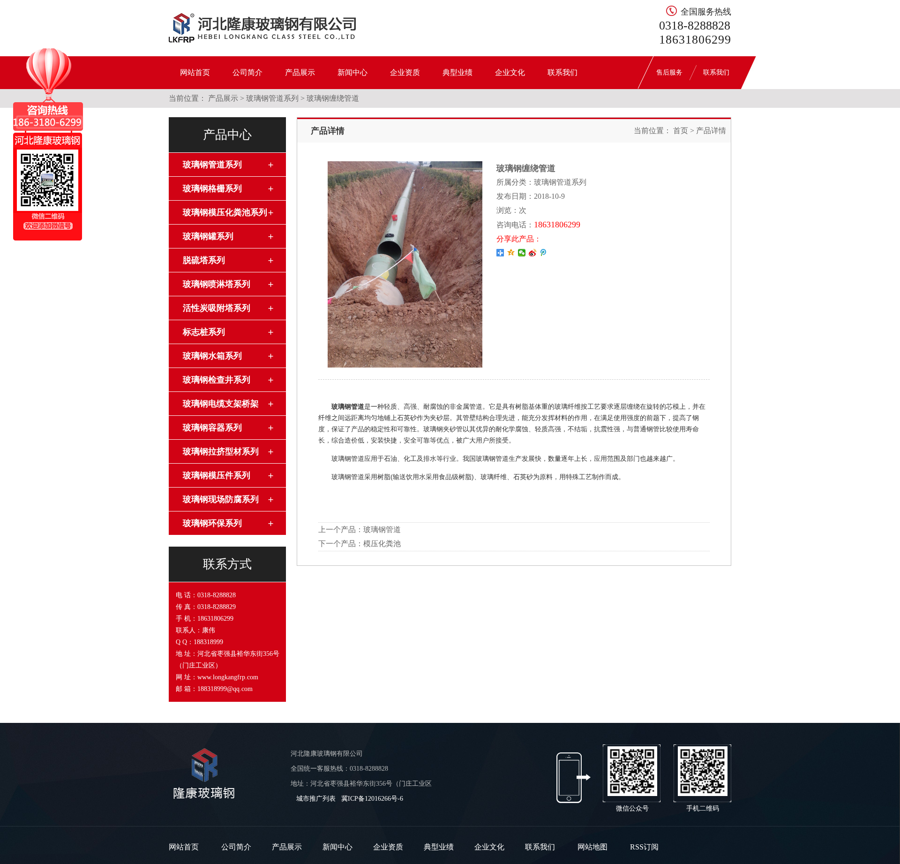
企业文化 (510, 72)
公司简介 (247, 72)
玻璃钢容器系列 (212, 427)
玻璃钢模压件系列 (216, 475)
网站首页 (195, 72)
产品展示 (300, 72)
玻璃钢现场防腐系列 (221, 499)
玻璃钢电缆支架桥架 (221, 403)
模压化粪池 (382, 544)
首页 (680, 131)
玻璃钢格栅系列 (212, 188)
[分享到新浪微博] (533, 252)
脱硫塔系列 (204, 260)
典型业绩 (457, 72)
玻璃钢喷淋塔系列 (216, 284)
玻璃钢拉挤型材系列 (221, 451)
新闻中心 (353, 72)
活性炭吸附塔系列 (216, 308)
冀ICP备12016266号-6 (372, 798)
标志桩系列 (204, 332)
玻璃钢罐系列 (208, 236)
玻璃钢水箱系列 (212, 356)
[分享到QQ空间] (511, 252)
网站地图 (593, 847)
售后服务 (669, 72)
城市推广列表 (316, 798)
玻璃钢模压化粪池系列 (225, 212)
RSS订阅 (644, 847)
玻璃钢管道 (382, 529)
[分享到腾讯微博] (544, 252)
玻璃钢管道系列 (272, 98)
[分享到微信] (522, 252)
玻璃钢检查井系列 (216, 379)
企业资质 (405, 72)
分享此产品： (518, 239)
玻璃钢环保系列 (212, 523)
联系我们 (563, 72)
